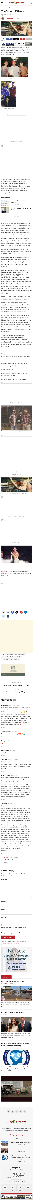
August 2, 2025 (19, 18)
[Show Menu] (2, 2)
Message (13, 8)
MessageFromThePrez (8, 656)
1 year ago (16, 705)
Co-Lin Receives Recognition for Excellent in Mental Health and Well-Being (21, 1157)
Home (2, 8)
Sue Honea (10, 18)
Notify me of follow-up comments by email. (13, 927)
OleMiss (19, 656)
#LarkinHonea (9, 654)
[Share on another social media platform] (29, 39)
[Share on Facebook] (9, 39)
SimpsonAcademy (7, 659)
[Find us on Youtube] (16, 1111)
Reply (4, 727)
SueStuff (16, 659)
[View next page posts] (18, 217)
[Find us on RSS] (20, 1111)
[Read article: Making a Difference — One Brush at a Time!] (5, 210)
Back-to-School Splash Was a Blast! (12, 981)
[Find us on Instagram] (24, 1111)
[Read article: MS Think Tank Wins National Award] (16, 1024)
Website (3, 917)
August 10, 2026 (15, 211)
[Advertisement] (16, 636)
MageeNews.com (6, 571)
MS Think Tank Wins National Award (12, 1012)
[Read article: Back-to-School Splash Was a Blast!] (16, 993)
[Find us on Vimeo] (19, 1135)
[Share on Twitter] (16, 39)
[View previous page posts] (15, 217)
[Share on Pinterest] (22, 39)
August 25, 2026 (13, 983)
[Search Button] (31, 2)
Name (3, 901)
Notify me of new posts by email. (10, 933)
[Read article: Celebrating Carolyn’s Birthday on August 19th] (5, 203)
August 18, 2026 (15, 204)
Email (3, 909)
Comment (4, 879)
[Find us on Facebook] (8, 1111)
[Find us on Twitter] (12, 1111)
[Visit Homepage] (16, 2)
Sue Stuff (8, 8)
